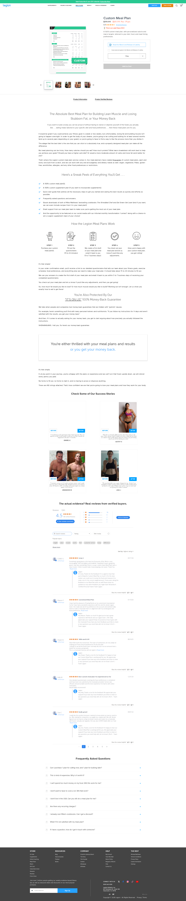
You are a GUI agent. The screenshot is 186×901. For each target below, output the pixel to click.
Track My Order (110, 856)
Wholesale (83, 864)
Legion (11, 5)
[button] (52, 2)
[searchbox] (62, 533)
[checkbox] (101, 533)
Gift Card (32, 866)
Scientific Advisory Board (87, 854)
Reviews (32, 873)
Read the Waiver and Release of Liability (126, 45)
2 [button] (88, 747)
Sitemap (133, 864)
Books (57, 861)
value (61, 543)
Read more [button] (73, 569)
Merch (31, 864)
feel (80, 543)
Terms (145, 897)
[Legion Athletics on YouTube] (137, 881)
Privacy (139, 897)
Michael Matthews (136, 854)
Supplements (33, 856)
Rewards (32, 871)
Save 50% (154, 5)
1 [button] (83, 747)
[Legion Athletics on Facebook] (123, 881)
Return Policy (109, 859)
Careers (82, 861)
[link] (96, 522)
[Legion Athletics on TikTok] (132, 881)
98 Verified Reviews (121, 25)
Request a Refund (110, 861)
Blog (56, 854)
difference (107, 543)
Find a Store (167, 5)
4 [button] (97, 747)
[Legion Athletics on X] (119, 881)
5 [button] (102, 747)
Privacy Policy (134, 859)
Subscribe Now (105, 1)
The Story (83, 856)
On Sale (32, 854)
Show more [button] (56, 547)
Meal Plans (33, 861)
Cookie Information (136, 861)
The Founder (83, 859)
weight (55, 543)
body (99, 543)
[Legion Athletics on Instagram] (128, 881)
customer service (89, 543)
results (68, 543)
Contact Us (109, 866)
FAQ (107, 864)
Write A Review (123, 517)
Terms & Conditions (136, 856)
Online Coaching (34, 859)
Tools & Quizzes (59, 856)
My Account (109, 854)
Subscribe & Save (34, 869)
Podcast (57, 859)
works (75, 543)
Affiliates (82, 866)
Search (176, 5)
